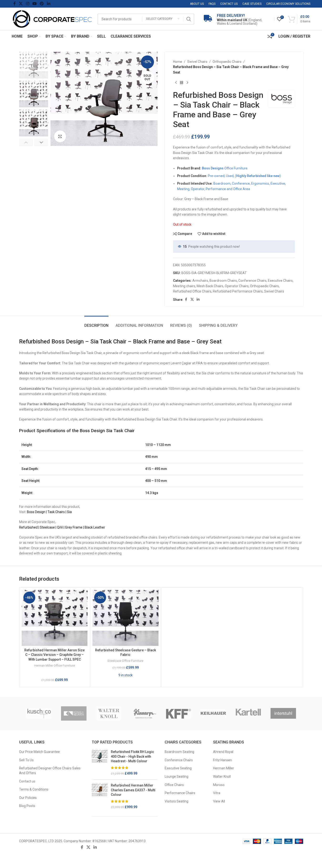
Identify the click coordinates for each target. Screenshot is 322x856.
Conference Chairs (252, 280)
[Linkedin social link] (48, 3)
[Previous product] (176, 82)
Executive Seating (178, 768)
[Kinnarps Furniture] (143, 713)
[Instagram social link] (27, 3)
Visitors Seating (176, 801)
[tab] (96, 323)
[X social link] (20, 3)
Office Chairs (174, 785)
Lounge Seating (176, 776)
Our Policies (28, 798)
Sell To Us (26, 760)
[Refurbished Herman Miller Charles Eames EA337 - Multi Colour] (99, 796)
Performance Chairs (180, 793)
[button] (26, 142)
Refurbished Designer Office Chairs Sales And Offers (50, 770)
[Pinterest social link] (41, 3)
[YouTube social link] (34, 3)
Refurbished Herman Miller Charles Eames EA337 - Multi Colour (133, 790)
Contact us (27, 781)
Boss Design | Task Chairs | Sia (49, 512)
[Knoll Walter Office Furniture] (108, 713)
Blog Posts (27, 806)
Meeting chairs (184, 286)
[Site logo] (52, 18)
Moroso (219, 785)
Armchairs (200, 280)
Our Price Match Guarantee (39, 752)
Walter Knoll (222, 776)
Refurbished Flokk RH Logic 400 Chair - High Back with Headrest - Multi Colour (132, 756)
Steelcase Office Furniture (125, 661)
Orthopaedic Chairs (227, 62)
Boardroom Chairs (223, 280)
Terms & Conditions (33, 789)
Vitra (216, 793)
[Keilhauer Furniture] (213, 713)
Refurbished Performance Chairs (238, 291)
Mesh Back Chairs (210, 286)
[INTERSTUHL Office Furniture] (283, 713)
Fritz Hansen (222, 760)
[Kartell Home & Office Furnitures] (248, 713)
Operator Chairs (237, 286)
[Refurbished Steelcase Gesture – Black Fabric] (125, 618)
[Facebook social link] (14, 3)
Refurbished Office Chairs (192, 291)
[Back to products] (181, 82)
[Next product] (187, 82)
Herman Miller (223, 768)
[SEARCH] (188, 19)
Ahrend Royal (223, 752)
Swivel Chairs (197, 62)
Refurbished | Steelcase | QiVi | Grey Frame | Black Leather (62, 527)
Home (177, 62)
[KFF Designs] (178, 713)
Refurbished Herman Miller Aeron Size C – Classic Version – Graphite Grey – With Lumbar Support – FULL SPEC (54, 654)
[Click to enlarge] (60, 136)
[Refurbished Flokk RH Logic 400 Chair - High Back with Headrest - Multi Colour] (99, 763)
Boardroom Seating (179, 752)
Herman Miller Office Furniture (54, 665)
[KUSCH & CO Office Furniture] (38, 713)
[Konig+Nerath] (73, 713)
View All (219, 801)
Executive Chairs (280, 280)
